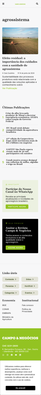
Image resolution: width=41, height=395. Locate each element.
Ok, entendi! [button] (20, 388)
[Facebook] (12, 355)
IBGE (4, 305)
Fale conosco (27, 305)
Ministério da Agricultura (7, 318)
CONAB (5, 309)
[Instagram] (7, 355)
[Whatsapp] (3, 355)
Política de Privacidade (27, 310)
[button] (3, 4)
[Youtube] (16, 355)
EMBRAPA (6, 313)
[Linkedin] (20, 355)
